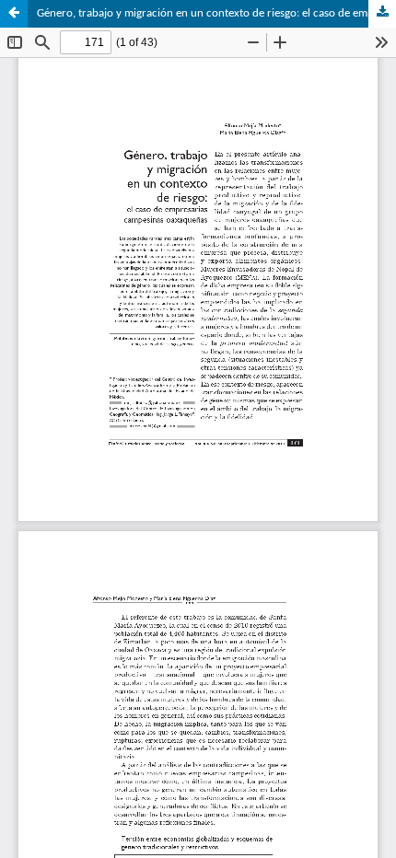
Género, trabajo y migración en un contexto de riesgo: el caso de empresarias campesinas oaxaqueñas (216, 13)
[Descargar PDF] (382, 14)
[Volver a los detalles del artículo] (14, 14)
